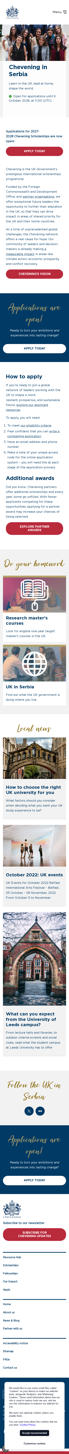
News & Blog (11, 1320)
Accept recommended (34, 1433)
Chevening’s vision (35, 274)
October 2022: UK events (34, 875)
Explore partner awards (34, 528)
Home (7, 1304)
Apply (6, 1289)
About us (9, 1312)
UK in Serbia (20, 687)
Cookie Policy (28, 1424)
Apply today (34, 151)
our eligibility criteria (36, 425)
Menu (58, 12)
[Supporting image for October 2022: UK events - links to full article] (34, 846)
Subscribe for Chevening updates (34, 1234)
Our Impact (10, 1281)
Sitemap (8, 1351)
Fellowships (10, 1273)
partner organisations (38, 196)
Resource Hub (12, 1257)
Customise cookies (34, 1443)
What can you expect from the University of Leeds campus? (31, 1019)
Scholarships (11, 1265)
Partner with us (12, 1328)
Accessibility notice (15, 1343)
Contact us (10, 1367)
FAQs (6, 1359)
